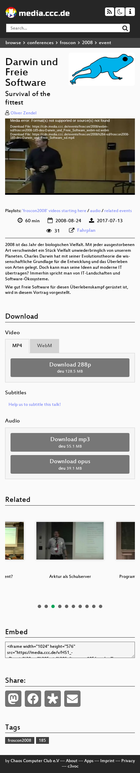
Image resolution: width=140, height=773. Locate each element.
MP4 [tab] (17, 346)
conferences (40, 43)
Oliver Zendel (23, 113)
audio (95, 211)
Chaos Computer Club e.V (35, 761)
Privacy (128, 761)
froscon (68, 43)
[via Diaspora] (53, 699)
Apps (88, 761)
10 (100, 606)
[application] (70, 156)
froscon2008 (19, 740)
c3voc (73, 766)
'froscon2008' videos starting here (54, 211)
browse (13, 43)
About (71, 761)
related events (118, 211)
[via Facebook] (33, 699)
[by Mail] (72, 699)
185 (42, 740)
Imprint (107, 761)
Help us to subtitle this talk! (34, 404)
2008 (87, 43)
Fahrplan (86, 230)
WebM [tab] (44, 346)
